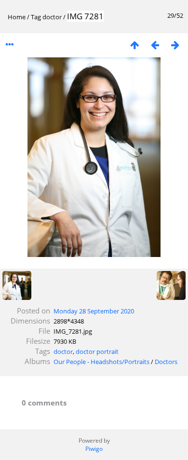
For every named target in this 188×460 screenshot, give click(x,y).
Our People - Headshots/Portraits (101, 361)
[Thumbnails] (134, 44)
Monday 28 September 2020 (94, 311)
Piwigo (94, 449)
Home (17, 17)
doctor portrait (97, 351)
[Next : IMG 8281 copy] (175, 44)
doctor (52, 17)
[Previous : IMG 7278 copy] (155, 44)
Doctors (166, 361)
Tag (36, 17)
